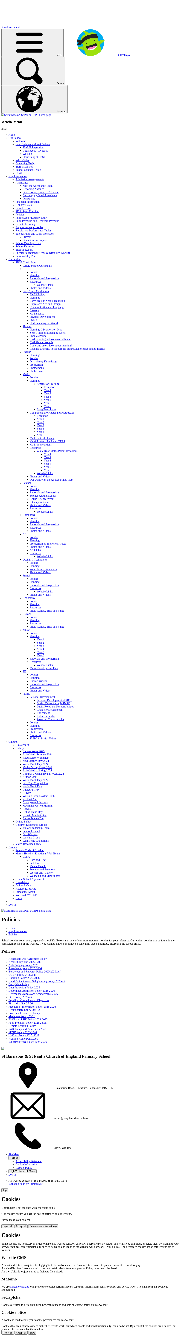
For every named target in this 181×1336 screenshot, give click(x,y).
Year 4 (47, 399)
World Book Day (32, 786)
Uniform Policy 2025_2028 (23, 1035)
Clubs (19, 898)
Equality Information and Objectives (28, 1000)
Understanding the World (44, 323)
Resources (35, 281)
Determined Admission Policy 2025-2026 (31, 990)
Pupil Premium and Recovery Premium (37, 220)
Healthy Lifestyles (26, 888)
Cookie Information (26, 1164)
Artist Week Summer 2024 (37, 754)
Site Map (13, 1154)
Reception (49, 387)
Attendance (22, 182)
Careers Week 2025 (34, 751)
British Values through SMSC (53, 703)
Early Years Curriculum (36, 291)
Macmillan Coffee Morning (38, 805)
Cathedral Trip (31, 789)
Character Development (50, 709)
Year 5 (47, 403)
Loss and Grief (38, 859)
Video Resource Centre (29, 843)
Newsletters (22, 882)
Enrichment (43, 712)
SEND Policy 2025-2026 (22, 1032)
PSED (33, 319)
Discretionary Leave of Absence (41, 192)
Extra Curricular (46, 716)
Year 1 (47, 390)
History (27, 613)
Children (13, 741)
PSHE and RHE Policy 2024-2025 (28, 1019)
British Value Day (33, 811)
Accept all (21, 1226)
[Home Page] (26, 114)
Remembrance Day (33, 818)
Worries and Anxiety (41, 872)
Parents (12, 847)
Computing (29, 514)
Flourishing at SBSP (34, 157)
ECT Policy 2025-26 (20, 997)
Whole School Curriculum (37, 265)
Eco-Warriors (30, 834)
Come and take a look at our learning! (51, 345)
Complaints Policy (18, 984)
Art (24, 534)
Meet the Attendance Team (37, 185)
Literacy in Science (40, 502)
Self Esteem (36, 863)
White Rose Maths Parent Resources (57, 450)
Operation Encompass (35, 240)
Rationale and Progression (44, 278)
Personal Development (42, 696)
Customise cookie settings (43, 1226)
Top (5, 1190)
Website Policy (24, 1167)
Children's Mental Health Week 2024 (43, 773)
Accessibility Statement (29, 1161)
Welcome (21, 141)
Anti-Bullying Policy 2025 (23, 965)
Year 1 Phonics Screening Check (48, 332)
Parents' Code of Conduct (30, 850)
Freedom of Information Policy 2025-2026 (32, 1006)
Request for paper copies (29, 227)
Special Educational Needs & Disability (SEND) (43, 252)
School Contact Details (28, 169)
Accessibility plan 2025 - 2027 (25, 961)
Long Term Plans (46, 409)
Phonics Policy (38, 335)
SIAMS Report (24, 249)
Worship (27, 153)
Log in (12, 904)
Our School (14, 137)
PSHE (26, 693)
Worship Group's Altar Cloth (39, 795)
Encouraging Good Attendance (40, 195)
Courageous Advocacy (35, 150)
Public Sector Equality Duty (31, 217)
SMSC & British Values (43, 738)
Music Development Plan (44, 668)
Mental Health (38, 866)
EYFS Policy (37, 294)
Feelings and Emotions (42, 869)
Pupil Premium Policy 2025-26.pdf (27, 1022)
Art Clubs (35, 549)
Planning (35, 275)
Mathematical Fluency (42, 438)
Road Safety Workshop (36, 757)
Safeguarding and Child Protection (35, 233)
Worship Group (31, 837)
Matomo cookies (19, 1286)
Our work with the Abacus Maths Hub (51, 479)
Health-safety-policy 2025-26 (24, 1009)
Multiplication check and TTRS (47, 441)
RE (24, 268)
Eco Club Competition (35, 783)
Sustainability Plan (26, 256)
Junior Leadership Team (36, 827)
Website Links (45, 284)
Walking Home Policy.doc (23, 1038)
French (26, 575)
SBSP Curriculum (26, 262)
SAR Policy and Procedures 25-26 (27, 1029)
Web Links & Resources (43, 569)
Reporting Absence (33, 188)
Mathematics (37, 313)
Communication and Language (47, 307)
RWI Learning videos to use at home (50, 339)
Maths (26, 374)
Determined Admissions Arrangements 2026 (33, 993)
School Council (31, 831)
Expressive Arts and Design (45, 303)
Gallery (20, 748)
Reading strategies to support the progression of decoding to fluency (67, 348)
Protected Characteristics (50, 719)
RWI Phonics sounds (41, 342)
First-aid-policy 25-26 (20, 1003)
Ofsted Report (23, 208)
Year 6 (47, 406)
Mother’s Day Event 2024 (37, 767)
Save (32, 1332)
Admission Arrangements (30, 179)
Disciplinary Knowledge (43, 361)
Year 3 (47, 396)
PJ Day (27, 792)
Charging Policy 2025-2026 (24, 977)
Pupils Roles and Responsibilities (55, 706)
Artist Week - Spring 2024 (37, 770)
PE (24, 671)
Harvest (27, 808)
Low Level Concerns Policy (24, 1013)
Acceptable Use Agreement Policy (27, 958)
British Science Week (42, 498)
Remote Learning (25, 224)
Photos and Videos (40, 287)
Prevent (27, 236)
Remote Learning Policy (22, 1025)
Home (11, 134)
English (27, 351)
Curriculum (14, 259)
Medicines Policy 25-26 (21, 1016)
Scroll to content (10, 27)
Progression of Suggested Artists (48, 543)
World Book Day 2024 (35, 764)
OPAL (19, 172)
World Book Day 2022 (35, 780)
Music (26, 629)
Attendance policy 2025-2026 (25, 968)
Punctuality (29, 198)
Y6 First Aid (30, 799)
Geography (29, 597)
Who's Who (22, 160)
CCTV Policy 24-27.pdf (22, 974)
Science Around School (43, 495)
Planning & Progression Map (46, 329)
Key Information (17, 176)
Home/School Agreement (30, 879)
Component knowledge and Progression (52, 412)
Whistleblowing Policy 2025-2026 (27, 1041)
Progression (36, 364)
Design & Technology (35, 559)
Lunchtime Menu (25, 891)
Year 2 (47, 393)
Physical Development (42, 316)
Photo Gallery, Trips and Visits (47, 610)
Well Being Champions (36, 840)
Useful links (36, 371)
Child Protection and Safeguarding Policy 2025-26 (36, 981)
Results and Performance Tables (33, 230)
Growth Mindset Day (34, 815)
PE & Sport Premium (27, 211)
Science (27, 482)
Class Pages (22, 744)
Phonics (27, 326)
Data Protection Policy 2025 (24, 987)
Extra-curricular (38, 680)
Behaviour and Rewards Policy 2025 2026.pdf (34, 971)
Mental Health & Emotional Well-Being (38, 853)
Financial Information (28, 201)
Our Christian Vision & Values (33, 144)
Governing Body (25, 163)
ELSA (26, 856)
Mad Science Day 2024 (36, 760)
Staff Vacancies (24, 166)
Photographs (37, 367)
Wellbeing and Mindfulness (45, 875)
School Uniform (25, 246)
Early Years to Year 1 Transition (47, 300)
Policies (20, 214)
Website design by (25, 1183)
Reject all (7, 1226)
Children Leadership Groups (31, 824)
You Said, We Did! (26, 895)
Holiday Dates (24, 204)
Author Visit (29, 776)
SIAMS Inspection (33, 147)
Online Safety (23, 821)
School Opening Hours (28, 243)
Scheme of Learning (48, 383)
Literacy (34, 310)
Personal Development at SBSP (54, 700)
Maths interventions (41, 444)
